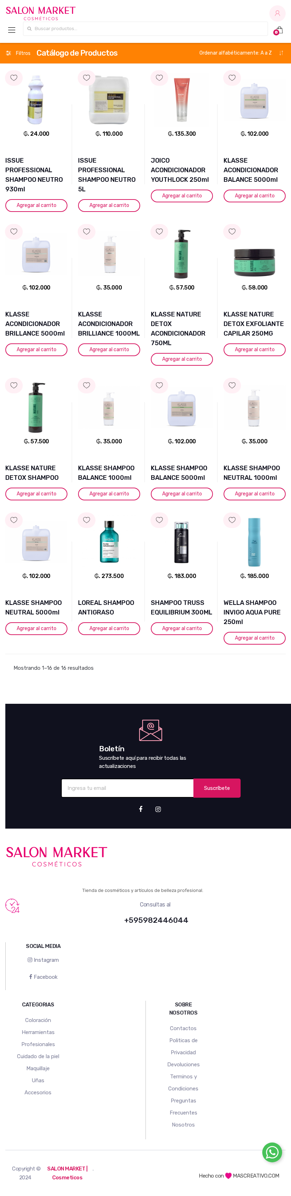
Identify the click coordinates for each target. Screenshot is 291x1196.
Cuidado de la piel (38, 1056)
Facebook (44, 977)
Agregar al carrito (36, 205)
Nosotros (183, 1125)
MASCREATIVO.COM (256, 1176)
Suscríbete (217, 788)
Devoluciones (183, 1064)
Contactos (183, 1028)
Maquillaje (38, 1068)
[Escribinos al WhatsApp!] (272, 1153)
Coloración (38, 1020)
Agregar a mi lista (36, 71)
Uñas (38, 1080)
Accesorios (37, 1092)
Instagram (45, 960)
